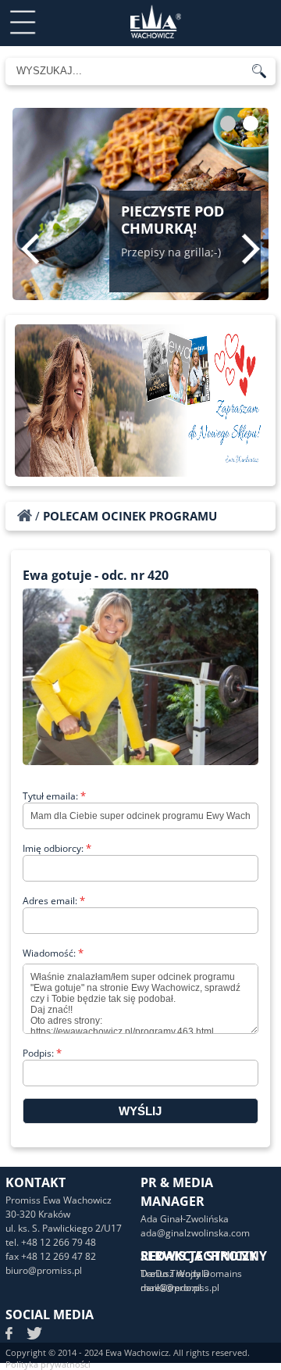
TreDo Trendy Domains (191, 1273)
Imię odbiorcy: (57, 848)
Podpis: (42, 1053)
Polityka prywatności (48, 1364)
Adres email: (54, 900)
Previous (30, 248)
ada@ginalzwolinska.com (195, 1232)
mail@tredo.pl (170, 1287)
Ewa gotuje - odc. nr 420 (96, 575)
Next (251, 248)
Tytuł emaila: (54, 796)
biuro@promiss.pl (43, 1270)
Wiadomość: (53, 953)
